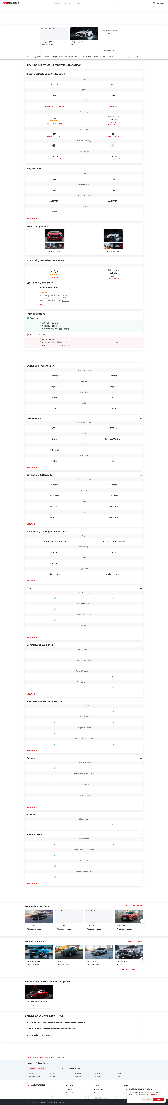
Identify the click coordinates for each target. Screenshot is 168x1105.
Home (29, 1057)
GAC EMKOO (91, 961)
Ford (98, 1076)
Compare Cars (43, 1057)
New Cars (35, 1057)
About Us (69, 1090)
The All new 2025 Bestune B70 (37, 1001)
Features (111, 57)
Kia (120, 1073)
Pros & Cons (69, 57)
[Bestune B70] (47, 28)
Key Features (38, 57)
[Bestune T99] (90, 911)
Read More (64, 328)
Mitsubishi (77, 1073)
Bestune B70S (121, 926)
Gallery (47, 57)
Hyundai (99, 1073)
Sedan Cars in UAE (56, 159)
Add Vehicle (109, 50)
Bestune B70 (47, 42)
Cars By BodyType (56, 1068)
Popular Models (74, 1068)
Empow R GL (113, 106)
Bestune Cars (136, 906)
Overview (28, 57)
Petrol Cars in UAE (55, 136)
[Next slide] (142, 921)
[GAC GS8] (69, 952)
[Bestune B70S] (129, 916)
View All (31, 218)
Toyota (31, 1073)
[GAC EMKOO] (99, 952)
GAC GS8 (60, 961)
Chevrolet (77, 1076)
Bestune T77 (31, 926)
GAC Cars (138, 941)
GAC (113, 84)
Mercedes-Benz (34, 1076)
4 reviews (54, 277)
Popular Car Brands (37, 1068)
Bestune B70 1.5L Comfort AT (54, 106)
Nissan (54, 1073)
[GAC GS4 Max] (129, 952)
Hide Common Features (135, 57)
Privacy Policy (98, 1090)
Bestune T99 (91, 926)
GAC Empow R (77, 42)
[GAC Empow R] (84, 33)
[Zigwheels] (10, 3)
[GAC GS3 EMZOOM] (39, 952)
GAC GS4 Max (122, 961)
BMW (53, 1076)
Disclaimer (97, 1093)
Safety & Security (99, 57)
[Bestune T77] (39, 916)
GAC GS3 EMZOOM (33, 961)
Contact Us (69, 1093)
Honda (121, 1076)
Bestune (54, 84)
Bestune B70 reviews (54, 123)
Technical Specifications (83, 57)
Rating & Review (57, 57)
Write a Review (113, 125)
